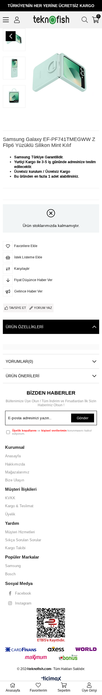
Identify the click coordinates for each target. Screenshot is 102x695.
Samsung (13, 566)
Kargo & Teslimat (19, 506)
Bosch (10, 574)
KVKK (10, 498)
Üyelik (10, 514)
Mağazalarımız (17, 472)
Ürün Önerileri (22, 376)
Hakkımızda (15, 464)
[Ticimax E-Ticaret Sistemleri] (51, 679)
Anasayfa (13, 456)
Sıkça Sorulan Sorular (23, 540)
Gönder (82, 418)
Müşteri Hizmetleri (20, 532)
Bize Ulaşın (14, 480)
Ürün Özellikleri (24, 327)
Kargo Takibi (15, 548)
